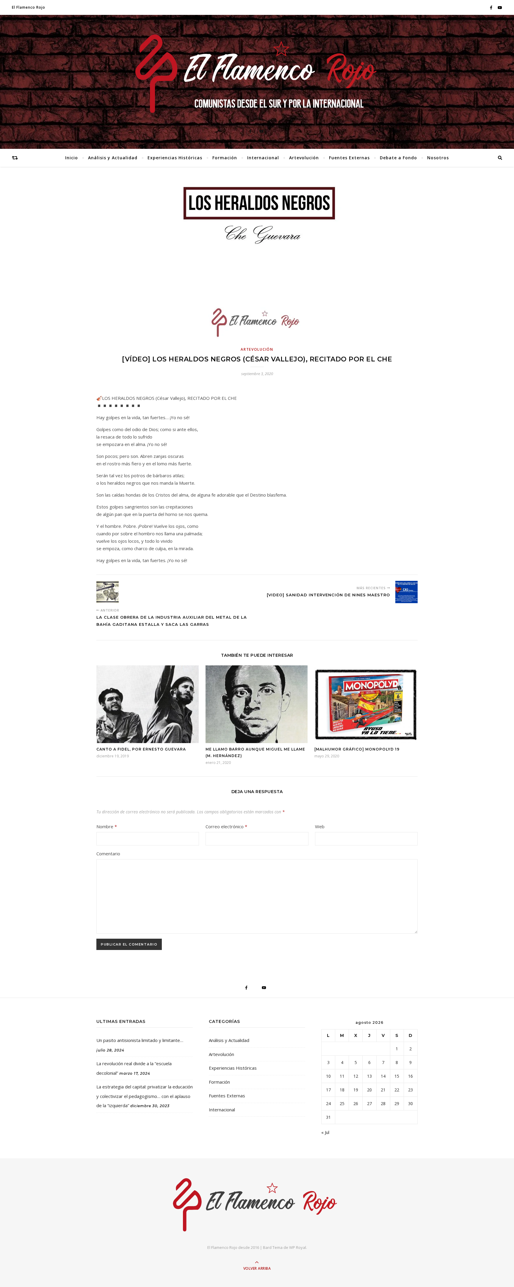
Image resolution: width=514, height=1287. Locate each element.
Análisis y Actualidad (112, 157)
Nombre (106, 826)
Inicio (71, 157)
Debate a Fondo (398, 157)
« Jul (325, 1132)
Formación (224, 157)
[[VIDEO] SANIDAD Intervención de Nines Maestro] (406, 592)
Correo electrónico (226, 826)
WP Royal (297, 1247)
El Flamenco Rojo (28, 7)
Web (320, 826)
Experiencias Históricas (175, 157)
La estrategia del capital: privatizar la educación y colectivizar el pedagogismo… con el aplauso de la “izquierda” (144, 1096)
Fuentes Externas (349, 157)
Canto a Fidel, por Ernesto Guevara (141, 749)
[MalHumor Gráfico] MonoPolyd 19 (356, 749)
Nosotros (438, 157)
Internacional (263, 157)
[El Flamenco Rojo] (257, 74)
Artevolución (304, 157)
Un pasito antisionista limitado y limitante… (139, 1040)
